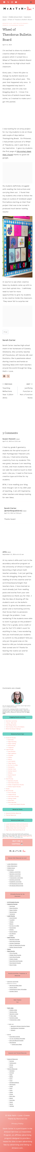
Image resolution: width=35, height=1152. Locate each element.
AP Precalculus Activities (16, 883)
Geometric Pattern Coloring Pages (20, 1026)
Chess (10, 1074)
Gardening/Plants (14, 1082)
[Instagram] (12, 2)
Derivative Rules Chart (15, 985)
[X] (8, 2)
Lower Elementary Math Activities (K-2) (17, 824)
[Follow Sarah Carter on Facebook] (4, 376)
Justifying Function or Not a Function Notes (26, 391)
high (5, 332)
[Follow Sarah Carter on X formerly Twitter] (8, 376)
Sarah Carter (9, 340)
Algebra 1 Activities (14, 871)
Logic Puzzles (9, 749)
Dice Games (12, 1042)
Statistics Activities (14, 879)
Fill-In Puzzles (12, 792)
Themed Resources (11, 815)
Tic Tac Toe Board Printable (17, 1038)
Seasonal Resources (12, 1059)
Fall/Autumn (12, 1063)
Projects (5, 25)
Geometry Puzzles (13, 780)
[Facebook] (4, 2)
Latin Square (11, 761)
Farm (10, 1078)
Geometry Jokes (13, 1014)
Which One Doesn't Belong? (13, 728)
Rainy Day (12, 1096)
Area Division (11, 751)
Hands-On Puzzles (11, 737)
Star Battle (12, 933)
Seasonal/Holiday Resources (13, 813)
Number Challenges (14, 943)
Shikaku (10, 773)
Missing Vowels (12, 798)
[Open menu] (30, 2)
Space (11, 1102)
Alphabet (11, 1070)
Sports (11, 1104)
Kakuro (10, 759)
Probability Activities (15, 881)
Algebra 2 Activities (14, 875)
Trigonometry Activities (16, 877)
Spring (11, 1066)
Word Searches (12, 802)
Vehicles (11, 1106)
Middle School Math (15, 17)
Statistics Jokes (13, 1017)
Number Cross (12, 769)
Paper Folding (12, 743)
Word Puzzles (9, 790)
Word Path (11, 800)
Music (10, 1090)
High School (10, 869)
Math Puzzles (9, 778)
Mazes (7, 788)
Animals (11, 1072)
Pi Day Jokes (12, 1015)
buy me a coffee (8, 837)
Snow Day (12, 1100)
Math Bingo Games (11, 725)
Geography (12, 1084)
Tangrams (11, 747)
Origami (13, 1030)
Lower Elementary (12, 864)
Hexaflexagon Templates (17, 1028)
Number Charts (13, 991)
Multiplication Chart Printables (17, 989)
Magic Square (12, 763)
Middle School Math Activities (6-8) (15, 828)
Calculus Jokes (13, 1012)
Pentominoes (11, 745)
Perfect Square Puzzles (14, 786)
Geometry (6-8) (7, 23)
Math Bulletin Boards (20, 23)
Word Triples (12, 965)
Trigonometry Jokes (14, 1019)
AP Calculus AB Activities (16, 885)
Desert (11, 1076)
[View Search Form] (33, 8)
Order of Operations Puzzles (16, 784)
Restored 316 (21, 1119)
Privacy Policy (17, 1123)
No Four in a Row (13, 765)
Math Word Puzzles (13, 782)
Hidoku (10, 757)
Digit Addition (12, 753)
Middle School (11, 868)
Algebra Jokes (13, 1010)
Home (5, 17)
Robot (11, 1098)
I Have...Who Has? (11, 723)
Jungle (11, 1086)
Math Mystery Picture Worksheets (15, 726)
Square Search (12, 775)
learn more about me (26, 836)
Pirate (11, 1094)
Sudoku (10, 777)
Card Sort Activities (11, 721)
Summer (11, 1061)
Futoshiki (10, 755)
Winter (11, 1064)
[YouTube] (16, 2)
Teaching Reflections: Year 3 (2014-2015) (8, 391)
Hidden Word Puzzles (15, 955)
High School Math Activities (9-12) (15, 830)
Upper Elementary (12, 866)
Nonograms (11, 767)
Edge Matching (12, 741)
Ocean (11, 1092)
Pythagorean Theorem (16, 25)
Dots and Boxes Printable (16, 1040)
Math (10, 1088)
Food (10, 1080)
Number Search (12, 771)
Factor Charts (13, 987)
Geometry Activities (15, 873)
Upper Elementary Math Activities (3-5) (17, 826)
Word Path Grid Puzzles (15, 961)
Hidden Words (12, 794)
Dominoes (11, 739)
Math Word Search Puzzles (17, 804)
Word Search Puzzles (15, 963)
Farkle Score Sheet (17, 1044)
